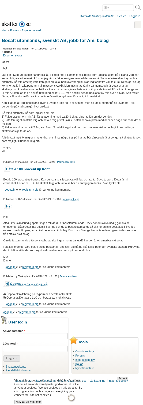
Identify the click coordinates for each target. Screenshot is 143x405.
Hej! (9, 206)
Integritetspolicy (85, 359)
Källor (79, 363)
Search (121, 16)
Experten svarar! (31, 30)
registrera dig (30, 189)
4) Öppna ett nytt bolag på (26, 284)
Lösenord (9, 343)
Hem (4, 30)
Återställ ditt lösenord (19, 370)
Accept (122, 378)
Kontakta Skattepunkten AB (97, 16)
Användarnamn (13, 330)
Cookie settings (85, 351)
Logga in (134, 16)
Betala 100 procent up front (28, 169)
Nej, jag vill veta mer (28, 401)
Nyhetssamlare (84, 368)
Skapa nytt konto (16, 366)
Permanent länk (66, 161)
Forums (14, 30)
